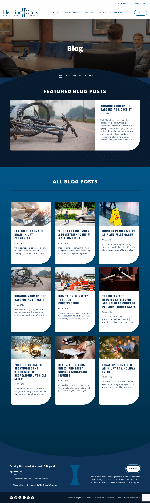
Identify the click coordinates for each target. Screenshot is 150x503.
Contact (140, 12)
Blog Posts (71, 75)
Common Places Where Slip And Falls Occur (118, 233)
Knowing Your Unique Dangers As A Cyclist (116, 107)
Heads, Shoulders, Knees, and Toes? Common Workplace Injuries (73, 370)
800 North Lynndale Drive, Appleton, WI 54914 (30, 478)
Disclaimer (110, 498)
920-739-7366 (16, 474)
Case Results (90, 12)
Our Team (55, 12)
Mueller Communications (132, 498)
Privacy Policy (99, 498)
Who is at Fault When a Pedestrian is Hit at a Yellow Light (74, 234)
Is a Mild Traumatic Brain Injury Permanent (29, 234)
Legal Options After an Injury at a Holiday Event (118, 368)
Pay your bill (122, 3)
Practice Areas (71, 12)
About (117, 12)
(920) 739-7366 (139, 3)
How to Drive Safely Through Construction (73, 299)
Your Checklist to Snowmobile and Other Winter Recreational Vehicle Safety (30, 372)
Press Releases (86, 75)
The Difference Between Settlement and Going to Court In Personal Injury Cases (119, 301)
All (60, 75)
